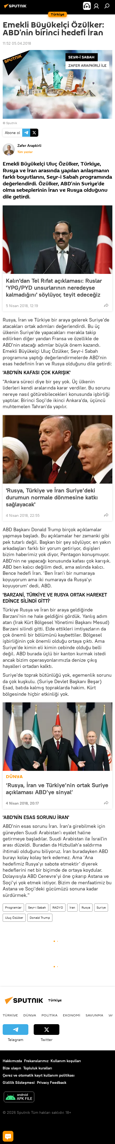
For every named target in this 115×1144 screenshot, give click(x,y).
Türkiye (10, 1015)
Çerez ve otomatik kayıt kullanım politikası (39, 1075)
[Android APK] (19, 1098)
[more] (106, 305)
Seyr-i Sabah (37, 907)
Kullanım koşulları (66, 1060)
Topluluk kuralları (37, 1068)
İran (72, 907)
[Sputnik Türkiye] (16, 8)
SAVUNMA (94, 1015)
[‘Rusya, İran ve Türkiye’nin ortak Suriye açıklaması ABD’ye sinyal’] (57, 736)
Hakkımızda (12, 1060)
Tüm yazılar (25, 152)
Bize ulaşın (12, 1068)
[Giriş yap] (96, 6)
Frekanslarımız (36, 1060)
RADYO (57, 907)
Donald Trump (40, 918)
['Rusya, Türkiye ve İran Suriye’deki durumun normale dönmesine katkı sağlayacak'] (57, 449)
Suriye (101, 907)
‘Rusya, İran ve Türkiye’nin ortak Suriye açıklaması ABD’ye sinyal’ (57, 788)
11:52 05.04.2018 (17, 43)
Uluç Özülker (14, 918)
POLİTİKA (49, 1015)
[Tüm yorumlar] (8, 1136)
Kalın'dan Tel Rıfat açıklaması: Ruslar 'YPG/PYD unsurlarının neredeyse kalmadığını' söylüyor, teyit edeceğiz (54, 287)
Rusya (86, 907)
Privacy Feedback (51, 1082)
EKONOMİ (71, 1015)
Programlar (13, 907)
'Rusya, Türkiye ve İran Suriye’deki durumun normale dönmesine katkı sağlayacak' (52, 497)
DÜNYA (14, 776)
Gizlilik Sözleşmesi (19, 1082)
